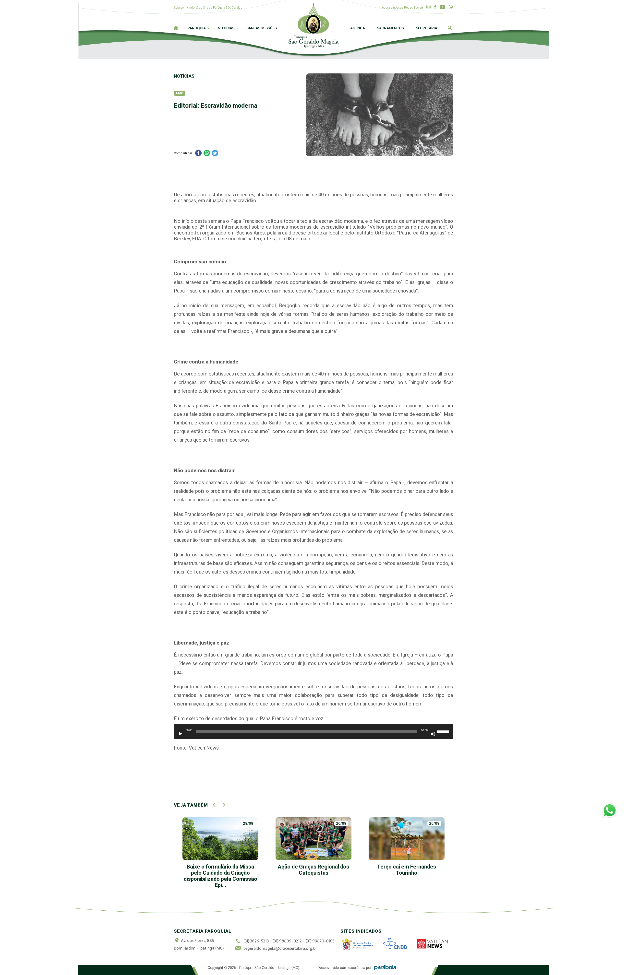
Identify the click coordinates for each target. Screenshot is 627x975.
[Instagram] (428, 7)
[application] (313, 734)
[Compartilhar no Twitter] (215, 153)
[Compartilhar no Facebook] (198, 153)
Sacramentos (390, 28)
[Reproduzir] (180, 733)
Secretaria (426, 28)
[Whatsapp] (450, 7)
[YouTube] (442, 7)
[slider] (444, 731)
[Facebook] (435, 7)
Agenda (357, 28)
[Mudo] (433, 733)
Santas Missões (261, 28)
